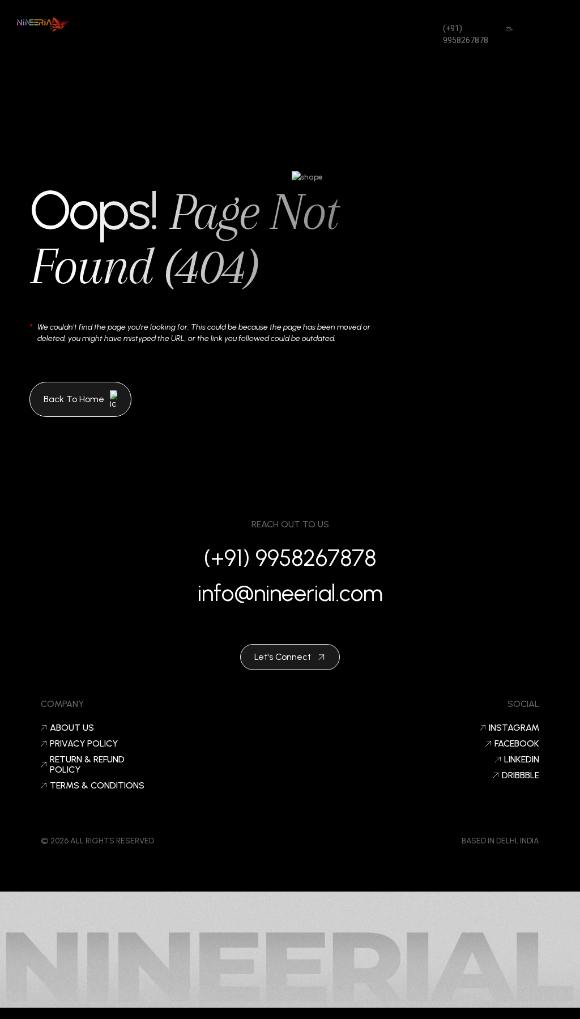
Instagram (514, 728)
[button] (260, 28)
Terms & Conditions (97, 786)
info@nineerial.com (290, 593)
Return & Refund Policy (87, 764)
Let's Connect (282, 656)
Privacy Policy (84, 744)
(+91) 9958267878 (290, 558)
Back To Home (74, 399)
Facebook (516, 744)
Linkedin (521, 759)
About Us (72, 728)
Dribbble (520, 775)
